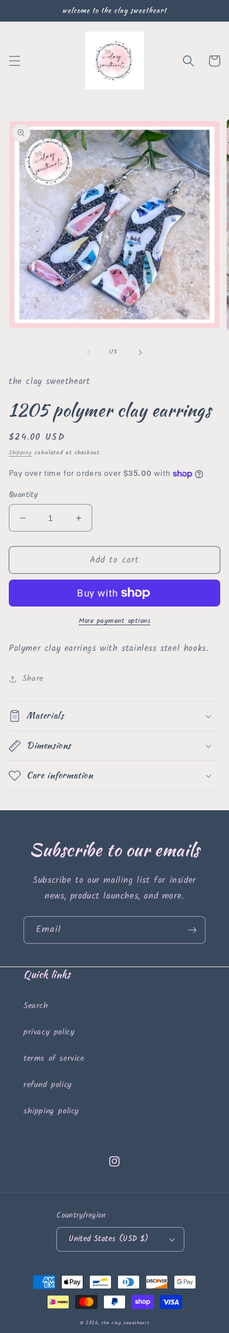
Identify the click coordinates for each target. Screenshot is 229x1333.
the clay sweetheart (125, 1323)
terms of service (54, 1058)
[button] (15, 61)
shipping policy (51, 1111)
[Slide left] (89, 352)
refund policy (47, 1084)
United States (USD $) (109, 1239)
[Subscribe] (192, 930)
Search (36, 1005)
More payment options (114, 621)
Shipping (20, 452)
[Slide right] (140, 352)
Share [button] (32, 678)
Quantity (23, 495)
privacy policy (49, 1032)
